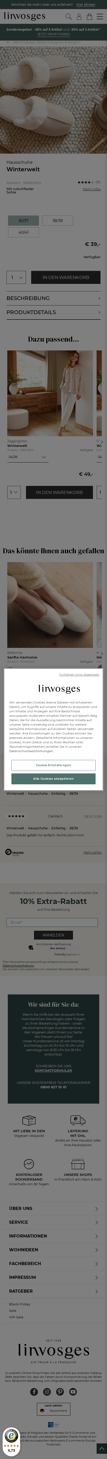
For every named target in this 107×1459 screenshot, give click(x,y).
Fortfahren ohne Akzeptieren (79, 674)
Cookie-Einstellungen (53, 765)
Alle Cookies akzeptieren (53, 778)
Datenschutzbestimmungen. (31, 751)
